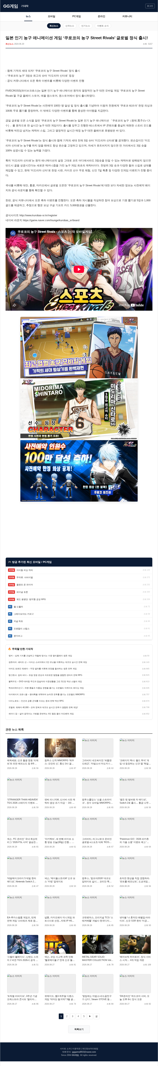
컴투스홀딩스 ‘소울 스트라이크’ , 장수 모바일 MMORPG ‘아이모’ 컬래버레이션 (97, 801)
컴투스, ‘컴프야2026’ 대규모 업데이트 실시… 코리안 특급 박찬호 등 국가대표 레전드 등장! (97, 880)
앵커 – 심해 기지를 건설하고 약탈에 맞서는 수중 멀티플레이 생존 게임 (40, 656)
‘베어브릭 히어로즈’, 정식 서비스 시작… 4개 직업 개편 (135, 958)
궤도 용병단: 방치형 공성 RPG (31, 599)
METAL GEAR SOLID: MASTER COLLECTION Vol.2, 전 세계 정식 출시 (97, 958)
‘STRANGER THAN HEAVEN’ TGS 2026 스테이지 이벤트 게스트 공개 (22, 801)
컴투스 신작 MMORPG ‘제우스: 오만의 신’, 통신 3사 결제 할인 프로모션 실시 (59, 762)
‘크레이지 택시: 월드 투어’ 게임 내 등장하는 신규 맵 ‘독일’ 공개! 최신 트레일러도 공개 (134, 762)
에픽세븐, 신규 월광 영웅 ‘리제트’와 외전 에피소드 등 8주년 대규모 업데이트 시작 (22, 762)
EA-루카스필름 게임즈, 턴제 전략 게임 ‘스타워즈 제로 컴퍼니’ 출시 (22, 919)
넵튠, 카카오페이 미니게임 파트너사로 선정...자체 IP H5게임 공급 (60, 919)
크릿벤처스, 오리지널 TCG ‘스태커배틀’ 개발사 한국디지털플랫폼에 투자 (97, 919)
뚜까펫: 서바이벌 (25, 577)
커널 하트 (18, 621)
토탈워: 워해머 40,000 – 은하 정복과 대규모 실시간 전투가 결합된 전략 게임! (43, 707)
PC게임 (76, 16)
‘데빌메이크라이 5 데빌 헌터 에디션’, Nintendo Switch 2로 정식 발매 (21, 880)
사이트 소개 (65, 1048)
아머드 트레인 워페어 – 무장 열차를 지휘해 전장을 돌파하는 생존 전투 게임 (43, 669)
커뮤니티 (127, 16)
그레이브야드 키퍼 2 (23, 614)
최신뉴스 (54, 26)
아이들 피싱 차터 (25, 570)
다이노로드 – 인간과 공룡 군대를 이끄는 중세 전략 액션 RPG (36, 701)
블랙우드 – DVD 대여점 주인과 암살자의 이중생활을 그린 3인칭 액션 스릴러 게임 (45, 681)
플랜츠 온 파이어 (25, 584)
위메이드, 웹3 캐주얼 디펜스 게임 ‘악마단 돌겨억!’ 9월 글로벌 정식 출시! (60, 998)
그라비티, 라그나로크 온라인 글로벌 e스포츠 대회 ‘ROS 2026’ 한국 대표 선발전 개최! (97, 841)
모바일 (51, 16)
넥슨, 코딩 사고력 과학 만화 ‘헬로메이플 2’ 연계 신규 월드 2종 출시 (60, 958)
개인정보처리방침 (90, 1048)
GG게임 (10, 6)
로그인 (150, 6)
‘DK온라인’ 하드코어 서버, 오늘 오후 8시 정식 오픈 (134, 998)
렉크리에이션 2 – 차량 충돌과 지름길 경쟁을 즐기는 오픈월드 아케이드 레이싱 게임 (46, 688)
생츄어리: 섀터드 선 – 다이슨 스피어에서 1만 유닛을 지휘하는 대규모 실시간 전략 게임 (48, 662)
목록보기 (79, 1029)
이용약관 (76, 1048)
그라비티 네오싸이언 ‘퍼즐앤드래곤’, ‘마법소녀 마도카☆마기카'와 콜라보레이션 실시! (97, 762)
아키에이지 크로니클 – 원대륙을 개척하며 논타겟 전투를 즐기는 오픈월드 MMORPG (47, 694)
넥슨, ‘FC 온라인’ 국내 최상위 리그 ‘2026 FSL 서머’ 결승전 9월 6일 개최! (22, 841)
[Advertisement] (79, 59)
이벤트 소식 (103, 26)
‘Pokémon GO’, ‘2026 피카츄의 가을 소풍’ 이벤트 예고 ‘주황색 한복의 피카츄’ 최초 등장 (135, 841)
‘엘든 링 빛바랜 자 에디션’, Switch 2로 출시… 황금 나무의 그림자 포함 (135, 801)
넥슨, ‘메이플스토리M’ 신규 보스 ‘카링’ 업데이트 (60, 880)
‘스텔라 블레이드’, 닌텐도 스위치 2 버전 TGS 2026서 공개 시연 (22, 958)
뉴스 (28, 16)
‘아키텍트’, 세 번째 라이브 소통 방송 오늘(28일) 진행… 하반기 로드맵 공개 (59, 841)
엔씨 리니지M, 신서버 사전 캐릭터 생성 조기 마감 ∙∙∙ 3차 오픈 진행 (60, 801)
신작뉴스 (69, 26)
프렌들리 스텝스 (21, 628)
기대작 (24, 6)
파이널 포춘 (22, 592)
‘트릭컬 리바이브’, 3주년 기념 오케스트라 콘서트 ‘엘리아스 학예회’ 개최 (22, 998)
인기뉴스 (85, 26)
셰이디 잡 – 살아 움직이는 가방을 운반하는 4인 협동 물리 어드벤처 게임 (41, 714)
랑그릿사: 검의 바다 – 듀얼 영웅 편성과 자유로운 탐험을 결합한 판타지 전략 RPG (45, 675)
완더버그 (18, 636)
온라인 (101, 16)
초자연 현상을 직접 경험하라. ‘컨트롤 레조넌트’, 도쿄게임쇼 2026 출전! (135, 880)
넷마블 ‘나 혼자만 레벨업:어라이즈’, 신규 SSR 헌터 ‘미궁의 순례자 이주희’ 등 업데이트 (135, 919)
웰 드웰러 (18, 606)
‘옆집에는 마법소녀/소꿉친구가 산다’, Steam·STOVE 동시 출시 (97, 998)
